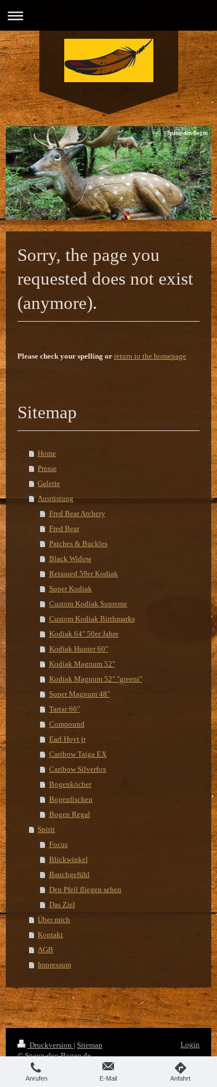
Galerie (49, 483)
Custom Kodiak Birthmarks (92, 618)
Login (190, 1044)
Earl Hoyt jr (67, 739)
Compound (66, 724)
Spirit (46, 829)
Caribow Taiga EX (77, 754)
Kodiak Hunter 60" (78, 648)
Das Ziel (62, 904)
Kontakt (50, 934)
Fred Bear (64, 528)
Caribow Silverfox (77, 769)
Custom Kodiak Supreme (88, 603)
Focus (58, 844)
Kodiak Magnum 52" (82, 663)
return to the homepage (150, 356)
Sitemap (89, 1045)
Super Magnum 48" (79, 694)
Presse (47, 468)
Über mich (54, 919)
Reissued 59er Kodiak (83, 573)
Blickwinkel (68, 859)
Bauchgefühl (69, 874)
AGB (45, 949)
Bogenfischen (71, 799)
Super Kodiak (70, 588)
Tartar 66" (64, 709)
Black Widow (70, 558)
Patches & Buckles (78, 543)
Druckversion (50, 1045)
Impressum (54, 964)
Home (47, 453)
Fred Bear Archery (77, 513)
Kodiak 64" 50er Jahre (84, 633)
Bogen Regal (69, 814)
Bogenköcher (70, 784)
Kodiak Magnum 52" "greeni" (95, 679)
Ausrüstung (55, 498)
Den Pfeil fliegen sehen (85, 889)
